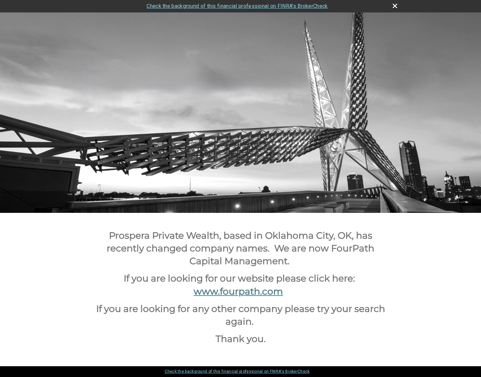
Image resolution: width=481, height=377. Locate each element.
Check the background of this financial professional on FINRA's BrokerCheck (237, 6)
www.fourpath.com (238, 291)
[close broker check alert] (395, 6)
